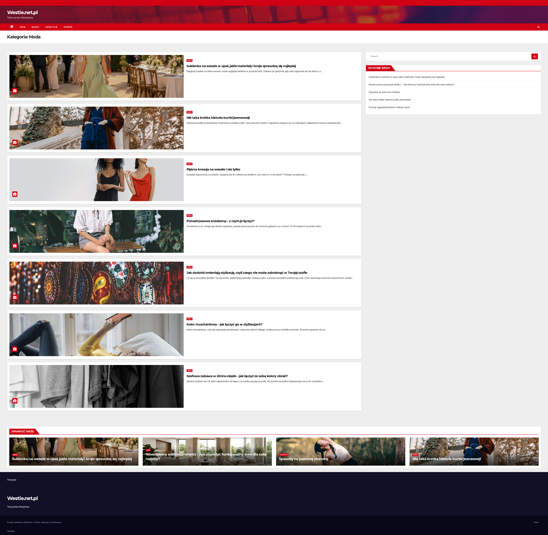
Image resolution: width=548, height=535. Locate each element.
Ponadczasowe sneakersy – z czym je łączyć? (220, 221)
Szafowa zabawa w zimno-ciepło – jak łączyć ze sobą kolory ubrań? (237, 376)
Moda (35, 27)
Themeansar (56, 522)
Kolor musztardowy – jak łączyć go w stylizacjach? (224, 324)
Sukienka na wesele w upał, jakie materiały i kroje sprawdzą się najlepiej (241, 66)
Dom (23, 27)
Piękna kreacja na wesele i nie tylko (213, 169)
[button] (539, 27)
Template (11, 480)
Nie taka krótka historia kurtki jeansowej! (218, 118)
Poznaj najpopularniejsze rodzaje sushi (389, 107)
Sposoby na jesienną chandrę (384, 92)
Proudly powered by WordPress (20, 522)
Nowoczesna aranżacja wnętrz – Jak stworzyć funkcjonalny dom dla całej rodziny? (411, 84)
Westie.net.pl (22, 12)
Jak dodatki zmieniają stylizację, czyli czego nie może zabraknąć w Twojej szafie (247, 273)
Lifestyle (51, 27)
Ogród (68, 27)
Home (536, 522)
